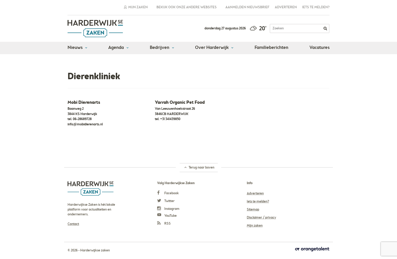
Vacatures (319, 48)
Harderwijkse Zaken (95, 28)
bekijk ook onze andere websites (186, 7)
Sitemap (253, 209)
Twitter (169, 201)
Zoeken (325, 28)
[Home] (70, 64)
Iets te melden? (315, 7)
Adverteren (286, 7)
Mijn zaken (138, 7)
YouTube (170, 216)
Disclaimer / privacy (261, 217)
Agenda (116, 48)
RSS (167, 223)
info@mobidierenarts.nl (85, 124)
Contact (73, 224)
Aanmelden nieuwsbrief (247, 7)
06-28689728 (82, 119)
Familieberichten (271, 48)
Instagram (171, 209)
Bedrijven (160, 48)
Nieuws (75, 48)
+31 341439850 (170, 119)
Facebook (171, 193)
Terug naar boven (201, 167)
